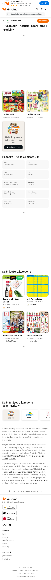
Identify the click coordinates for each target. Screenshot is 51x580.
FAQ (4, 534)
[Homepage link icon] (9, 491)
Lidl (10, 472)
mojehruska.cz (40, 480)
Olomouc (40, 456)
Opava (22, 456)
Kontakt (5, 537)
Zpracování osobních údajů (25, 577)
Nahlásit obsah (8, 540)
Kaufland (21, 472)
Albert (29, 472)
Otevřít (44, 3)
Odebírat (44, 21)
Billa (14, 472)
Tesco (5, 472)
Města (4, 543)
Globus (41, 469)
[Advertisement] (25, 62)
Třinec (5, 458)
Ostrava (14, 456)
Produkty (5, 546)
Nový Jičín (30, 456)
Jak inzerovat (7, 556)
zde (19, 450)
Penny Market (39, 472)
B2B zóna (6, 559)
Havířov (12, 458)
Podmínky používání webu (25, 573)
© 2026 (25, 567)
